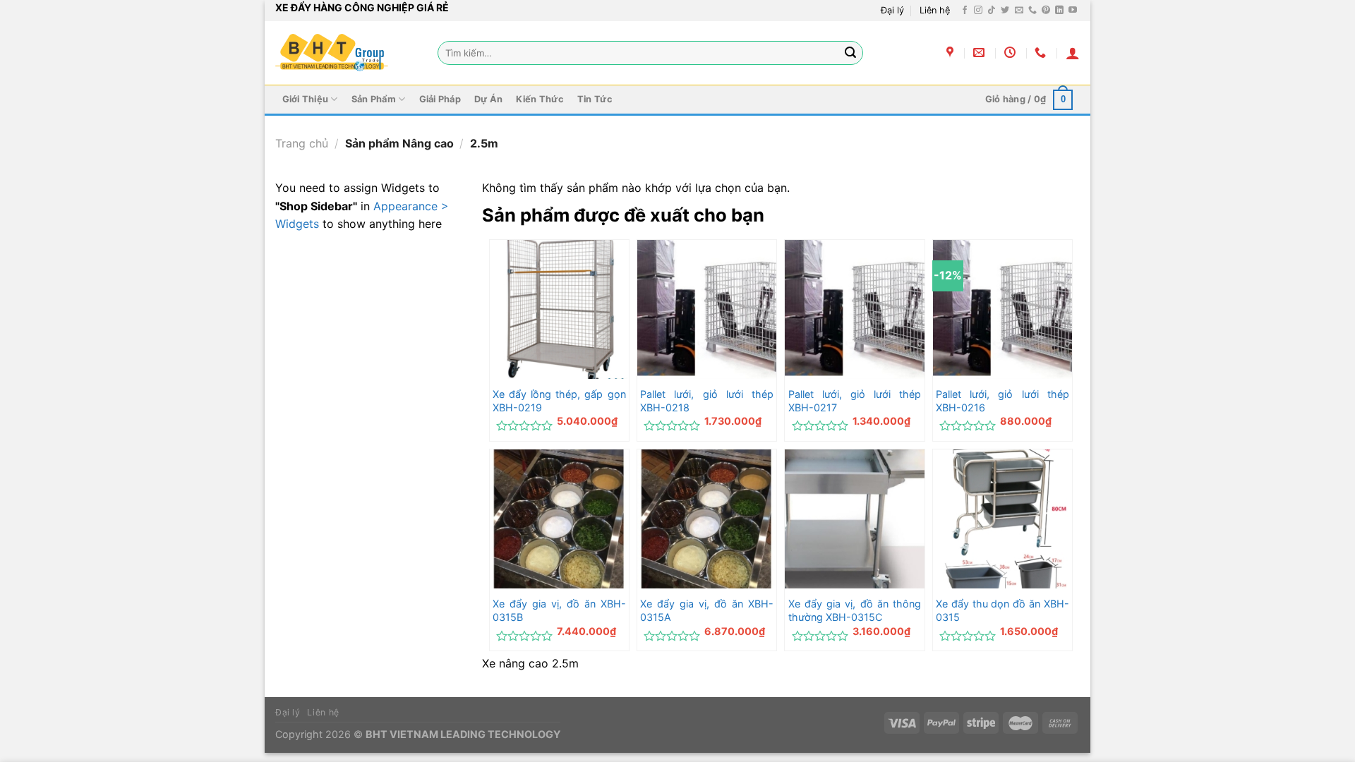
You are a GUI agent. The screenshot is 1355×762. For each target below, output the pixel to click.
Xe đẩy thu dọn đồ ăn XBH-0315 (1002, 610)
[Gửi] (850, 53)
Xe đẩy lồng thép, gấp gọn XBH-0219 (559, 400)
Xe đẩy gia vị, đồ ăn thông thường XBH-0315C (855, 610)
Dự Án (488, 99)
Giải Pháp (440, 99)
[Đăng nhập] (1073, 52)
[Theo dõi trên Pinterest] (1046, 11)
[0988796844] (1042, 52)
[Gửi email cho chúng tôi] (1019, 11)
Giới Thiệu (305, 99)
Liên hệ (935, 10)
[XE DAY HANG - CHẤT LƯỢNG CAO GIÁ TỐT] (331, 53)
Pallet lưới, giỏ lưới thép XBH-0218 (706, 400)
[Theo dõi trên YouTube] (1072, 11)
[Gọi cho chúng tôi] (1032, 11)
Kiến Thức (539, 99)
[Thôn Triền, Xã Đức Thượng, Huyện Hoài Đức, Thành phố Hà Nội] (951, 52)
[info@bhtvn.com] (980, 52)
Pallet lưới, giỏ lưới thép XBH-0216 (1002, 400)
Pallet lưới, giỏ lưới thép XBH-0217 (855, 400)
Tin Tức (595, 99)
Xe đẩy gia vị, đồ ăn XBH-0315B (559, 610)
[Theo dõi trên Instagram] (978, 11)
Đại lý (892, 10)
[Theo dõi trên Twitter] (1005, 11)
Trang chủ (301, 143)
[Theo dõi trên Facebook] (964, 11)
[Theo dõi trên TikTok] (991, 11)
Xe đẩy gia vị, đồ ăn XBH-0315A (706, 610)
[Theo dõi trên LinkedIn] (1059, 11)
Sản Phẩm (373, 99)
